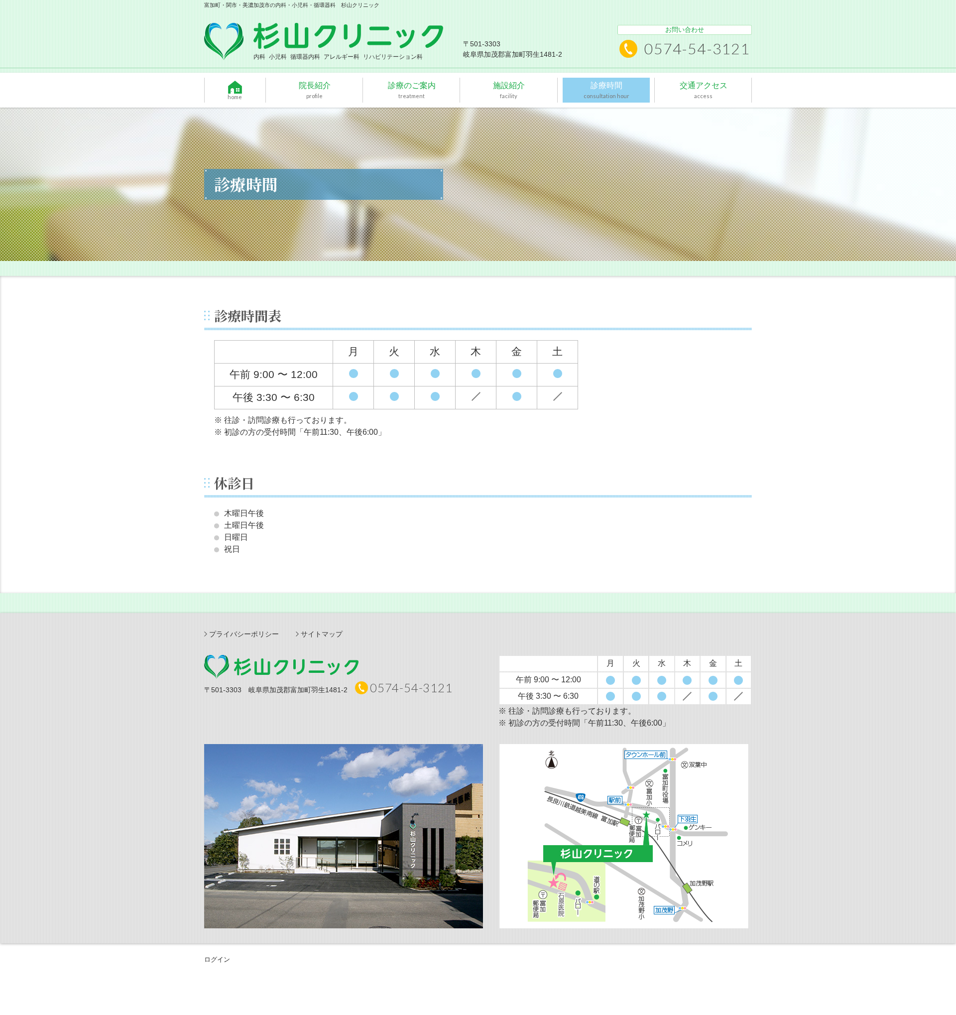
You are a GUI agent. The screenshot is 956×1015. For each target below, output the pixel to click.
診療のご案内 (412, 90)
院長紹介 (314, 90)
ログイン (217, 959)
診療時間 (606, 90)
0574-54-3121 (697, 48)
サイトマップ (322, 634)
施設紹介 (509, 90)
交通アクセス (703, 90)
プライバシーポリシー (244, 634)
